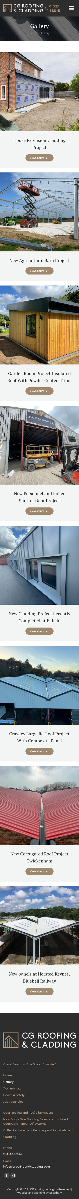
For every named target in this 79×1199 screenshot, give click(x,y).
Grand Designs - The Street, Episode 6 (30, 1064)
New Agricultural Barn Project (39, 260)
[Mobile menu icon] (71, 8)
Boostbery (55, 1192)
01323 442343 (55, 8)
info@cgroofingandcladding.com (26, 1166)
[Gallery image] (39, 91)
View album (37, 157)
